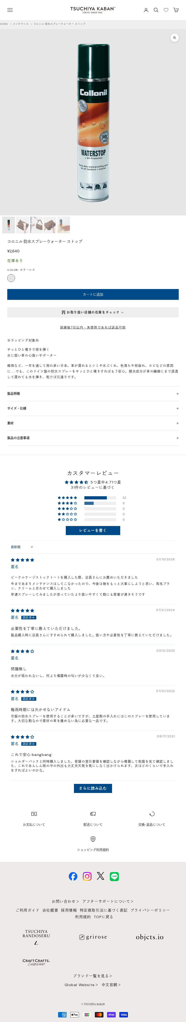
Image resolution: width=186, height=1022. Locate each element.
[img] (22, 560)
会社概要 (50, 910)
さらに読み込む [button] (93, 788)
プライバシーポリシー (150, 910)
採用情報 (69, 910)
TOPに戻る (104, 917)
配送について (93, 825)
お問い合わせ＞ (66, 901)
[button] (68, 497)
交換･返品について (151, 825)
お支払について (34, 825)
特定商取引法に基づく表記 (104, 910)
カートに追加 (93, 294)
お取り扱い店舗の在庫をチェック (93, 312)
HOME (4, 23)
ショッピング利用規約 (93, 850)
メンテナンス (21, 23)
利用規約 (83, 917)
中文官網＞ (112, 984)
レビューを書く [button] (93, 530)
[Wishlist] (166, 10)
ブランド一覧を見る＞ (93, 976)
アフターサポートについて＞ (108, 901)
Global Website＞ (82, 984)
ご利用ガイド (28, 910)
